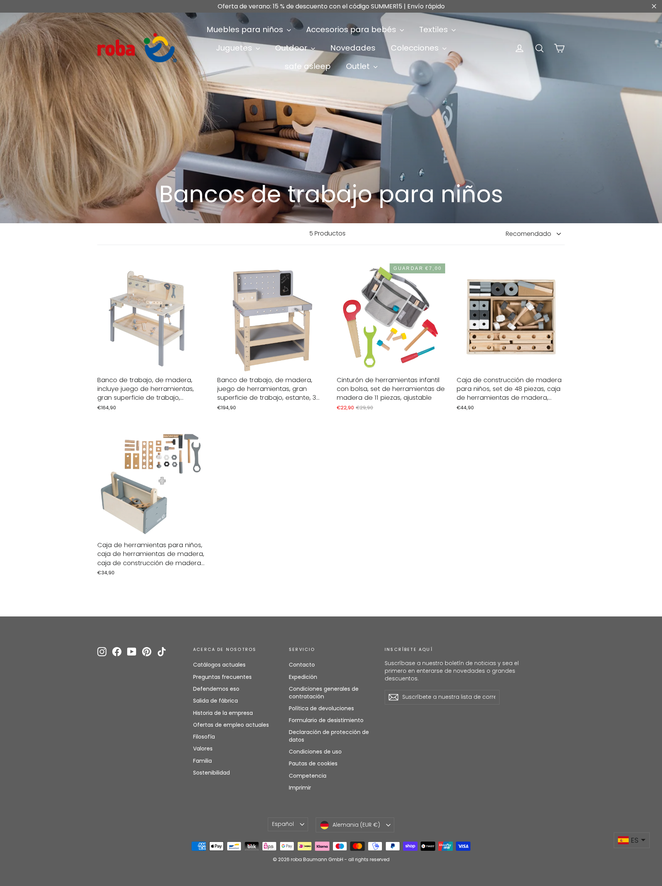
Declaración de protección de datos (329, 736)
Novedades (352, 48)
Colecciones (416, 48)
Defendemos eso (216, 689)
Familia (202, 761)
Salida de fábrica (215, 701)
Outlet (359, 66)
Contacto (302, 665)
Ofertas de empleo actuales (231, 725)
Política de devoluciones (321, 708)
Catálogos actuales (219, 665)
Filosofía (204, 737)
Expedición (303, 677)
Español (283, 824)
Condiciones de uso (315, 751)
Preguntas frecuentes (222, 677)
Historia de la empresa (223, 713)
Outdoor (292, 48)
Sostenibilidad (211, 772)
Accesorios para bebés (352, 29)
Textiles (434, 29)
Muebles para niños (245, 29)
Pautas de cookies (313, 763)
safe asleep (308, 66)
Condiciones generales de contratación (324, 692)
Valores (203, 748)
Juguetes (235, 48)
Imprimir (300, 787)
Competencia (307, 776)
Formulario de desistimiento (326, 720)
